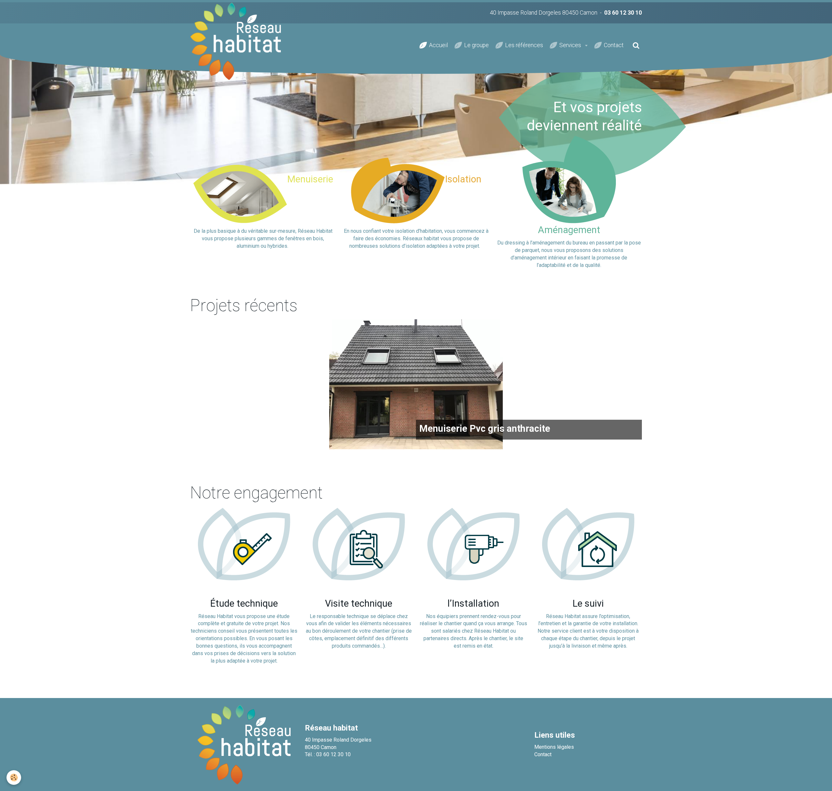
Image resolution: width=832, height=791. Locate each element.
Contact (614, 45)
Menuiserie (310, 179)
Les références (524, 45)
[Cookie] (13, 777)
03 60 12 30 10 (623, 12)
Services (570, 45)
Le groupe (476, 45)
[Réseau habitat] (244, 744)
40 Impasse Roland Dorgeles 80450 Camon (543, 12)
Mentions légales (554, 747)
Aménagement (569, 229)
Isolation (463, 179)
